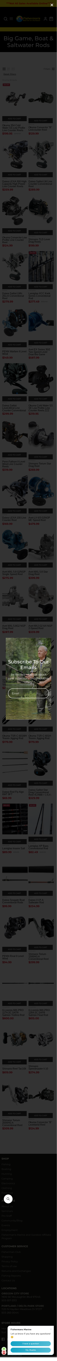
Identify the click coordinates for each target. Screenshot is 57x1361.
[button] (8, 1198)
